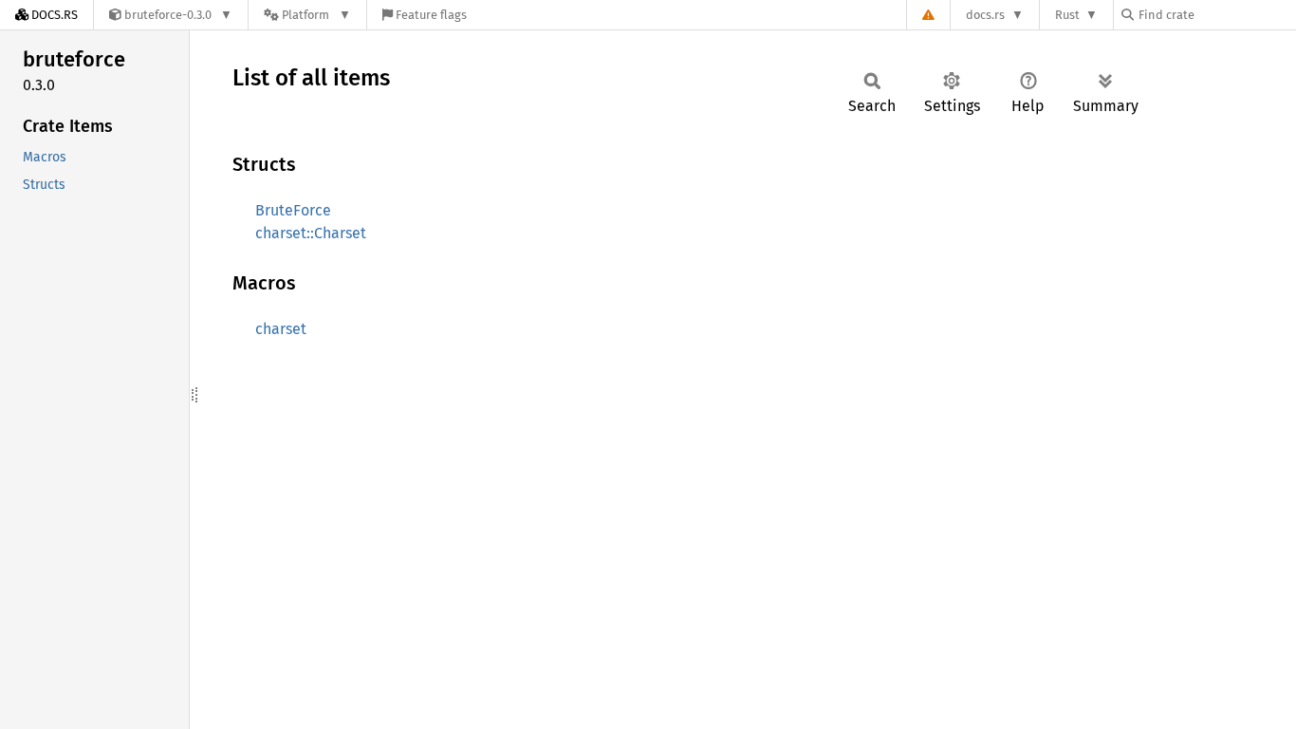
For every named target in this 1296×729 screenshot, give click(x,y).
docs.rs (985, 15)
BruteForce (293, 210)
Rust (1067, 15)
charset (280, 329)
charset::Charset (310, 233)
